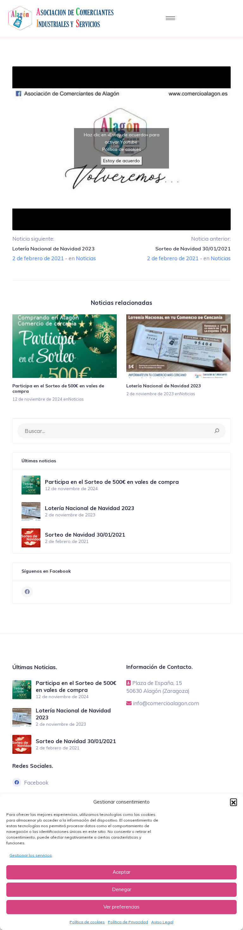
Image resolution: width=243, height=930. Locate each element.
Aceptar (121, 872)
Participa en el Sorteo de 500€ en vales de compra (58, 388)
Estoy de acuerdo (121, 160)
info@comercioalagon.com (166, 703)
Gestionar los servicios (30, 855)
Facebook (36, 782)
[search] (217, 430)
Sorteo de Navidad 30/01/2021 (193, 248)
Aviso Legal (162, 922)
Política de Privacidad (128, 922)
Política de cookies (87, 922)
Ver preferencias (121, 907)
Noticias (86, 258)
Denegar (121, 889)
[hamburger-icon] (170, 18)
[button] (233, 802)
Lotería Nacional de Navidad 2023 (53, 248)
